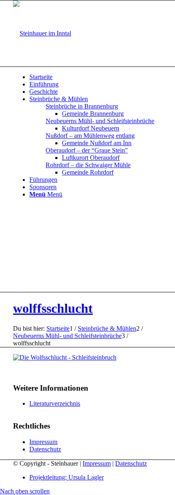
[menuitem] (95, 77)
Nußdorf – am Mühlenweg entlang (90, 135)
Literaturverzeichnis (54, 403)
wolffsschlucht (53, 308)
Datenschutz (45, 449)
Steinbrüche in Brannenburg (82, 106)
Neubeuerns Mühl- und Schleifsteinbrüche (100, 120)
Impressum (43, 441)
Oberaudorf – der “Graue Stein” (87, 150)
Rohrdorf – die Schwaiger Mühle (88, 164)
